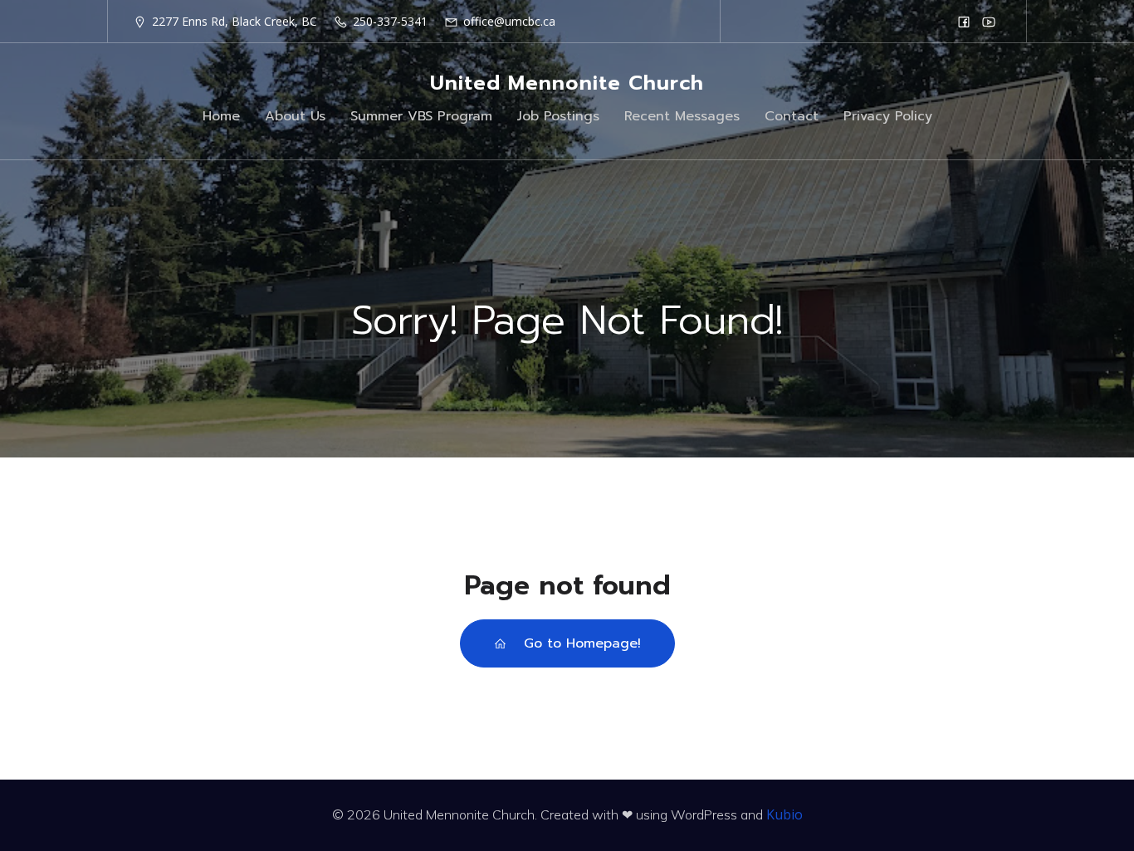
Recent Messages (682, 116)
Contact (792, 116)
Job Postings (558, 116)
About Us (295, 116)
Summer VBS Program (421, 116)
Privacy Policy (887, 116)
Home (221, 116)
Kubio (784, 814)
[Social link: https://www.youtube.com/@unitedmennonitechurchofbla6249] (988, 21)
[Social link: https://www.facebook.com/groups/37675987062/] (963, 21)
